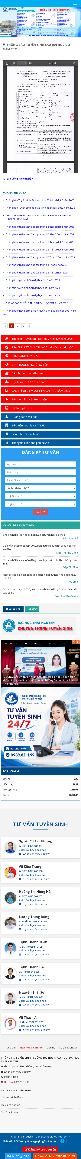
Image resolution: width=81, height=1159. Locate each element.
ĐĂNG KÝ (40, 512)
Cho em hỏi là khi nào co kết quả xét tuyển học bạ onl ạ (34, 534)
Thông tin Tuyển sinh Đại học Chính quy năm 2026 (42, 338)
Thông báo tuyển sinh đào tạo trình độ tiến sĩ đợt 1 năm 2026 (40, 234)
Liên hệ (51, 1047)
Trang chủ (10, 1047)
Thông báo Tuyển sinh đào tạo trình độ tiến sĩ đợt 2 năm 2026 (40, 200)
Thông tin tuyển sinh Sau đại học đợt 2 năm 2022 (33, 295)
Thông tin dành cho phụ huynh (30, 443)
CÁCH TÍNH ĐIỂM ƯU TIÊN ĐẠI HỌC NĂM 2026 (40, 390)
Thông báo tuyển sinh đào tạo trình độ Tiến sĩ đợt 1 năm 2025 (40, 249)
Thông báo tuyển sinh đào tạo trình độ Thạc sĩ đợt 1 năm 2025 (40, 257)
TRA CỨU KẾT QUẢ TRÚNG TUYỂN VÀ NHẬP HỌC (42, 347)
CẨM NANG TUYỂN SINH (26, 356)
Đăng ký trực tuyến (42, 1149)
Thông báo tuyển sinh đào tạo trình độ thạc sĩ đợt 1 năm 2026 (40, 226)
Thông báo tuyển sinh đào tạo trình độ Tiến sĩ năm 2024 (37, 272)
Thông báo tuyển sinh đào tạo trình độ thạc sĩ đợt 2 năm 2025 (40, 242)
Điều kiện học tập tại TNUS (27, 425)
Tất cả (31, 608)
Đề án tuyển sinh (21, 408)
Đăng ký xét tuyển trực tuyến (29, 399)
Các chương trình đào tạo (27, 373)
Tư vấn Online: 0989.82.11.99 (55, 1156)
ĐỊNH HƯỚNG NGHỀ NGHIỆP (29, 364)
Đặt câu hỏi (14, 608)
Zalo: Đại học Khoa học (32, 850)
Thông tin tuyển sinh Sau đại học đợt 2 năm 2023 (33, 280)
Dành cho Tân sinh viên (25, 434)
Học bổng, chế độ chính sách (29, 382)
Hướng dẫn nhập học (24, 417)
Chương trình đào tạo (13, 1097)
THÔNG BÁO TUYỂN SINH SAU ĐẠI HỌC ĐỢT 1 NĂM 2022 (37, 303)
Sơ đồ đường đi (68, 1047)
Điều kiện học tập (10, 1105)
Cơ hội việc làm (9, 1112)
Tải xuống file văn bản (19, 178)
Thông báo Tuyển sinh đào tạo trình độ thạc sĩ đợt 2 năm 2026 (40, 207)
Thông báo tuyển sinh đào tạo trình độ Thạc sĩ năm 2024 (37, 265)
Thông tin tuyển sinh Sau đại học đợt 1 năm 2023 (33, 288)
